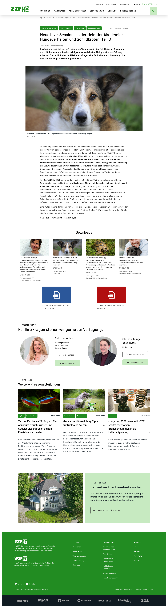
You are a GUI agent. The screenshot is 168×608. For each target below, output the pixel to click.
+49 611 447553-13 (136, 354)
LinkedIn (21, 584)
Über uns (112, 11)
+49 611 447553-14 (68, 355)
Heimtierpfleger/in (110, 578)
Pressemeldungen (62, 17)
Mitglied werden (128, 11)
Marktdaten (60, 11)
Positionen (45, 11)
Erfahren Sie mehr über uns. (107, 510)
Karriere (137, 551)
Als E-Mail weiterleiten (119, 28)
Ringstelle (99, 4)
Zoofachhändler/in (110, 573)
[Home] (41, 18)
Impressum (119, 589)
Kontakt (114, 4)
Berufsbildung (97, 11)
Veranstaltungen (77, 11)
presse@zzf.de (69, 363)
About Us (137, 4)
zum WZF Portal (149, 4)
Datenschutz (128, 589)
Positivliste (107, 554)
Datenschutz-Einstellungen (144, 589)
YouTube (32, 584)
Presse (107, 4)
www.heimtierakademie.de (64, 217)
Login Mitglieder (124, 4)
